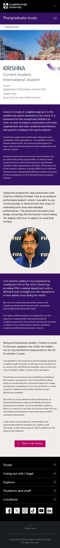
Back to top (30, 528)
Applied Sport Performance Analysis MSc (24, 89)
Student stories (11, 27)
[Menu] (55, 18)
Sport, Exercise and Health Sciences (21, 97)
